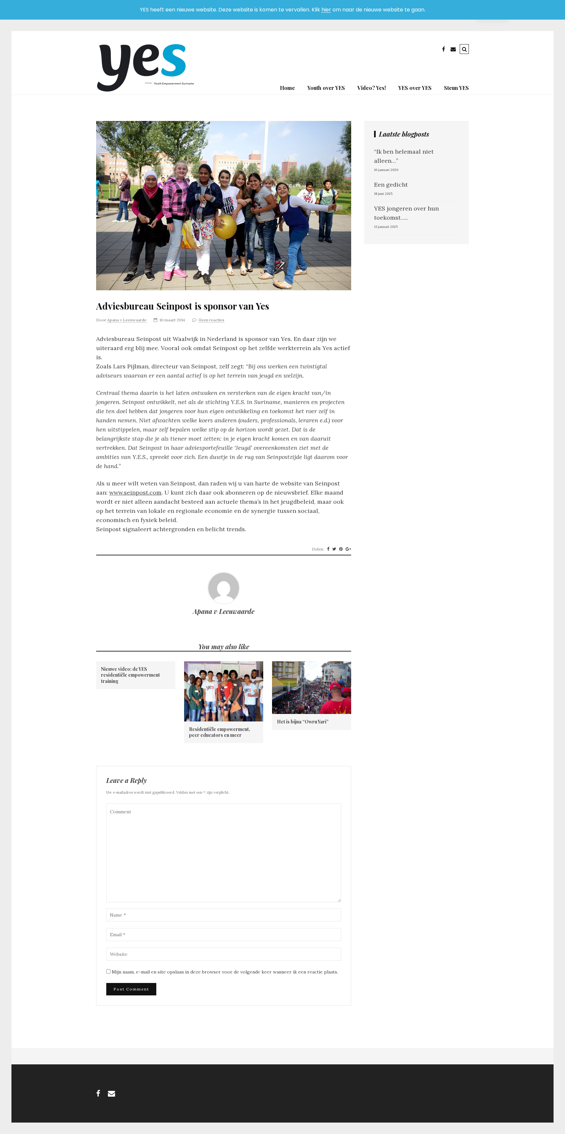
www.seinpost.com (135, 492)
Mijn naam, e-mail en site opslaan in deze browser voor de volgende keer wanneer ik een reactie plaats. (225, 972)
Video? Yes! (371, 87)
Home (287, 87)
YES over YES (415, 87)
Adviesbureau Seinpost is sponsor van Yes (182, 306)
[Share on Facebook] (328, 549)
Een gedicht (391, 184)
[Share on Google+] (348, 549)
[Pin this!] (341, 549)
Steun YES (456, 87)
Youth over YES (326, 87)
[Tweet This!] (334, 549)
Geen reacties (211, 319)
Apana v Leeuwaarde (126, 319)
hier (326, 9)
